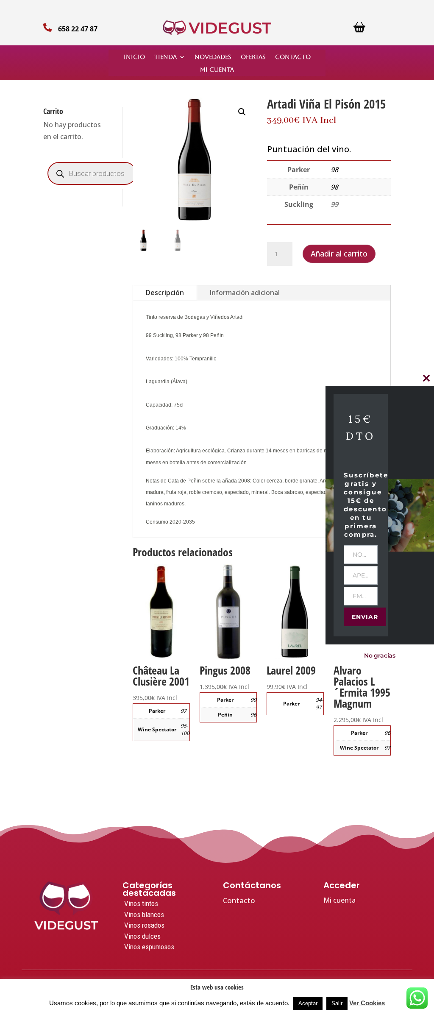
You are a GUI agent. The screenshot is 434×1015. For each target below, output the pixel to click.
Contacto (293, 57)
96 (253, 714)
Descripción (165, 292)
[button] (242, 112)
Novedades (213, 57)
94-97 (319, 703)
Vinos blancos (144, 914)
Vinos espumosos (149, 946)
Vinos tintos (141, 903)
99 (253, 699)
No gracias (379, 655)
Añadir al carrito (339, 253)
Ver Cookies (367, 1003)
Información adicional (245, 292)
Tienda (165, 57)
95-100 (185, 729)
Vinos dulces (142, 936)
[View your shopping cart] (359, 30)
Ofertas (253, 57)
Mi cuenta (217, 70)
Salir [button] (336, 1003)
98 (334, 169)
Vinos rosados (144, 925)
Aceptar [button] (307, 1003)
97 (183, 710)
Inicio (134, 57)
